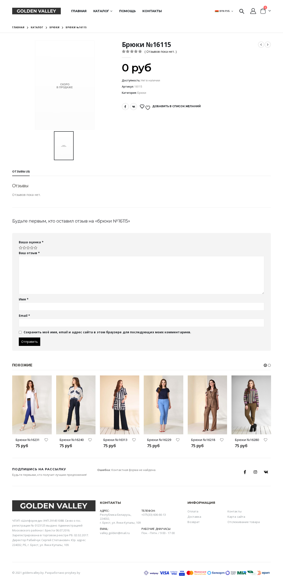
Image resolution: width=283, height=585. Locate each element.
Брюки (141, 93)
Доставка (194, 517)
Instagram (255, 472)
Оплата (192, 511)
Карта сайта (236, 517)
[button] (265, 365)
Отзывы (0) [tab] (21, 171)
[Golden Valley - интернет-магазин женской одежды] (36, 11)
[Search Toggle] (241, 11)
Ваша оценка (31, 242)
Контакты (152, 11)
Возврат (193, 522)
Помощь (127, 11)
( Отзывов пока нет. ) (161, 51)
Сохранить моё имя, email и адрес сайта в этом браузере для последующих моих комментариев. (107, 332)
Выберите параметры (44, 383)
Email (24, 315)
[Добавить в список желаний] (46, 440)
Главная (78, 11)
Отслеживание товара (244, 522)
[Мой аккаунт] (253, 11)
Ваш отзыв (29, 253)
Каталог (101, 11)
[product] (32, 405)
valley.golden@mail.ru (115, 533)
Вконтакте (133, 106)
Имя (24, 299)
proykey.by (72, 573)
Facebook (125, 106)
